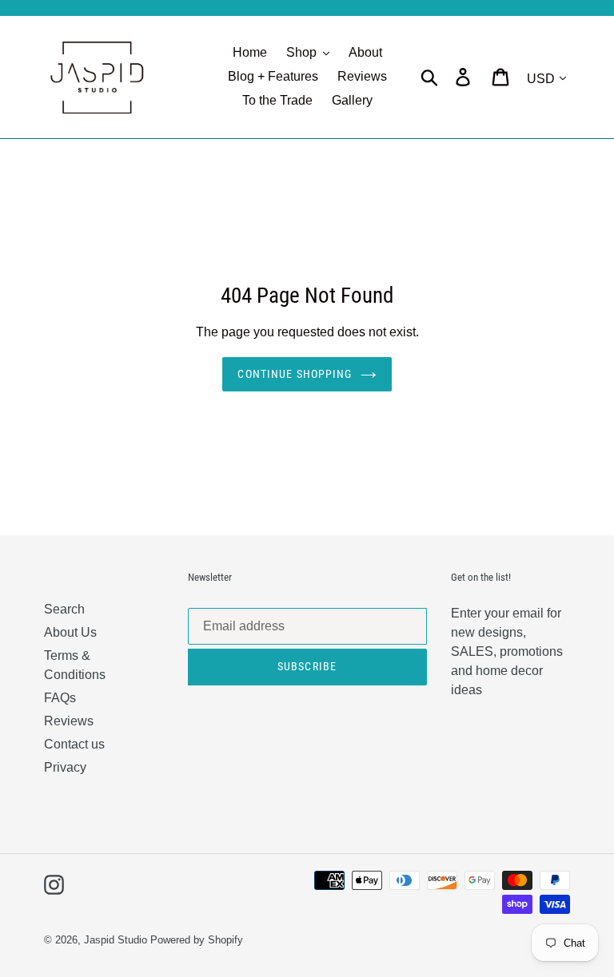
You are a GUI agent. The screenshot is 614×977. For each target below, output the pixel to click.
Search (64, 609)
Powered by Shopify (196, 940)
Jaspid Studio (115, 940)
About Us (70, 632)
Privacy (65, 767)
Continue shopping (294, 373)
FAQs (60, 698)
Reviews (69, 721)
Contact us (74, 744)
